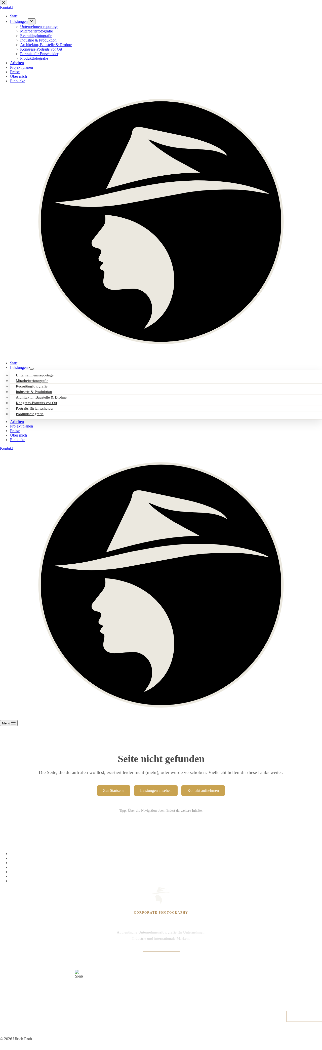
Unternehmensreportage (29, 853)
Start (13, 363)
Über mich (18, 435)
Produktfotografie (30, 414)
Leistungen (19, 367)
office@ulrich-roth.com (161, 949)
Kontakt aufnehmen (203, 790)
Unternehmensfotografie (29, 858)
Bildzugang (314, 1030)
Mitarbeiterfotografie (26, 863)
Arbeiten (17, 421)
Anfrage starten (304, 1016)
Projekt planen (21, 426)
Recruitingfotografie (26, 867)
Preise (15, 431)
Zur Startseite (113, 790)
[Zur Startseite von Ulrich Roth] (161, 895)
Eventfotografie (22, 872)
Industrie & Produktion (28, 876)
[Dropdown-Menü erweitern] (32, 369)
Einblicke (17, 440)
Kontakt (6, 448)
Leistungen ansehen (156, 790)
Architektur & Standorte (29, 881)
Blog (296, 1030)
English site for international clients (63, 1039)
